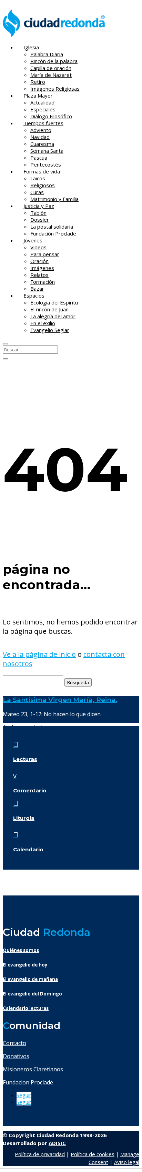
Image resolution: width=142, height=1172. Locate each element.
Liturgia (23, 818)
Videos (38, 247)
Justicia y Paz (38, 205)
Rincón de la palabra (54, 61)
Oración (39, 261)
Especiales (42, 109)
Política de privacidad (40, 1154)
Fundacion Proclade (28, 1082)
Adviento (40, 130)
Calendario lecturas (26, 1008)
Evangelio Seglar (49, 330)
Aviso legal (126, 1162)
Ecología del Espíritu (54, 302)
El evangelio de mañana (30, 979)
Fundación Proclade (53, 233)
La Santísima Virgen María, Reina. (60, 700)
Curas (37, 192)
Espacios (33, 295)
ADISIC (57, 1143)
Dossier (39, 219)
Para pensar (44, 254)
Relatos (39, 274)
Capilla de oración (50, 67)
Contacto (14, 1043)
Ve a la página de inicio (39, 654)
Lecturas (25, 759)
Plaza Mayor (38, 95)
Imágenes (42, 267)
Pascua (38, 157)
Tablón (38, 212)
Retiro (37, 81)
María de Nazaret (51, 74)
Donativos (16, 1056)
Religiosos (42, 185)
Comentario (30, 790)
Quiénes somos (21, 950)
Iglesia (31, 47)
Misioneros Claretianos (33, 1069)
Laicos (37, 178)
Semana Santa (46, 150)
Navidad (40, 136)
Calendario (28, 849)
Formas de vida (41, 171)
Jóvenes (32, 240)
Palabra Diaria (46, 54)
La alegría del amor (52, 316)
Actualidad (42, 102)
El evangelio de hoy (25, 965)
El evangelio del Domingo (32, 994)
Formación (42, 281)
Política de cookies (92, 1154)
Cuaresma (42, 143)
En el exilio (42, 323)
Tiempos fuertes (43, 123)
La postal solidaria (51, 226)
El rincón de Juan (49, 309)
